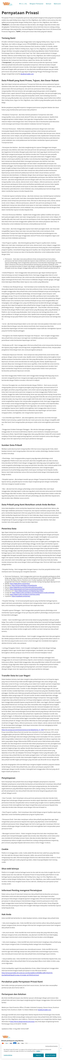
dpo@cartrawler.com (27, 74)
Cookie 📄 (39, 1051)
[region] (30, 1051)
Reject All (38, 1055)
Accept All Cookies (50, 1055)
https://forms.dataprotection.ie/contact (22, 1021)
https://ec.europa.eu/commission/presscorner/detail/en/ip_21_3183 (23, 730)
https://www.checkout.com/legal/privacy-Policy (28, 591)
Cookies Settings (8, 1055)
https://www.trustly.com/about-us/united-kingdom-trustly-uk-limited (33, 592)
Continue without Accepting (51, 1046)
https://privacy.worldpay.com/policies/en (24, 585)
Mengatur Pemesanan (36, 4)
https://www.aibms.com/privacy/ (20, 583)
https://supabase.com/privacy (21, 596)
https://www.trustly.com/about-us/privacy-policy (25, 594)
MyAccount (57, 4)
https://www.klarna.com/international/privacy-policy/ (26, 587)
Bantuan (48, 4)
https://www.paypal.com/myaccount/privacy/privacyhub (27, 589)
